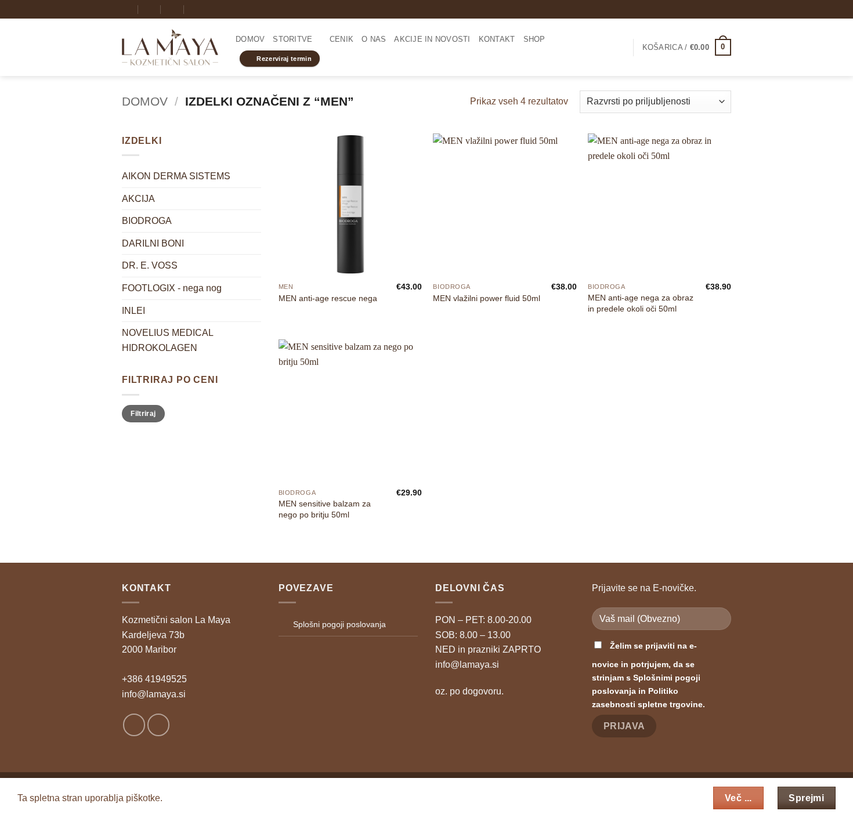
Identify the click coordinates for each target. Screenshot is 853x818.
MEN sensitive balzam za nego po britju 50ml (325, 509)
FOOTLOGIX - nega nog (172, 288)
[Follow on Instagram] (714, 9)
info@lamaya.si (154, 694)
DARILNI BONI (153, 243)
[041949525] (173, 9)
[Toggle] (254, 221)
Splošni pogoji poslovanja (339, 624)
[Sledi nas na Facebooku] (703, 9)
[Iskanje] (195, 9)
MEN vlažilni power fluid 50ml (486, 298)
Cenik (341, 39)
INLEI (133, 311)
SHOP (534, 39)
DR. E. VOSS (150, 265)
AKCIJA (138, 199)
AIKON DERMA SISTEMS (176, 176)
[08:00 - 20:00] (150, 9)
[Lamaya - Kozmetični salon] (170, 47)
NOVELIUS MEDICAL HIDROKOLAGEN (167, 340)
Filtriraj (143, 414)
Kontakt (497, 39)
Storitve (292, 39)
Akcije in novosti (432, 39)
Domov (250, 39)
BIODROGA (147, 221)
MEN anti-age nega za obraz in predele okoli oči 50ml (640, 303)
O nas (374, 39)
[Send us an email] (725, 9)
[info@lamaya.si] (127, 9)
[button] (619, 47)
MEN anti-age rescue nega (328, 298)
